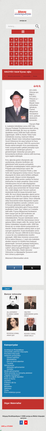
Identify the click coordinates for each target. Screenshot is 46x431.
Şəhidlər (10, 369)
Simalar (35, 76)
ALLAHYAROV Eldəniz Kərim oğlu (13, 314)
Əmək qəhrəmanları (11, 371)
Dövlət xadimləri (13, 357)
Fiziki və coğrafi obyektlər (14, 377)
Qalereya (7, 388)
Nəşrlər (7, 384)
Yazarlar (10, 363)
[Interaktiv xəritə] (26, 423)
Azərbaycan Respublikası (14, 350)
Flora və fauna (9, 379)
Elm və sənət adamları (15, 361)
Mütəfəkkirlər (12, 359)
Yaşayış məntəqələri (12, 375)
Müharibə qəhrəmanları (14, 76)
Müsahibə (8, 386)
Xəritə (6, 390)
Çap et (7, 288)
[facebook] (21, 423)
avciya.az (23, 20)
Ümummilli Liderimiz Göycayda (16, 352)
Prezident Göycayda (12, 354)
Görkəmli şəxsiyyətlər (12, 356)
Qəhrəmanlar (26, 76)
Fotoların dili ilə (10, 383)
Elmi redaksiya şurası (12, 392)
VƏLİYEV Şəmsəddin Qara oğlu (31, 314)
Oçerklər (7, 381)
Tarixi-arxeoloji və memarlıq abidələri (18, 373)
